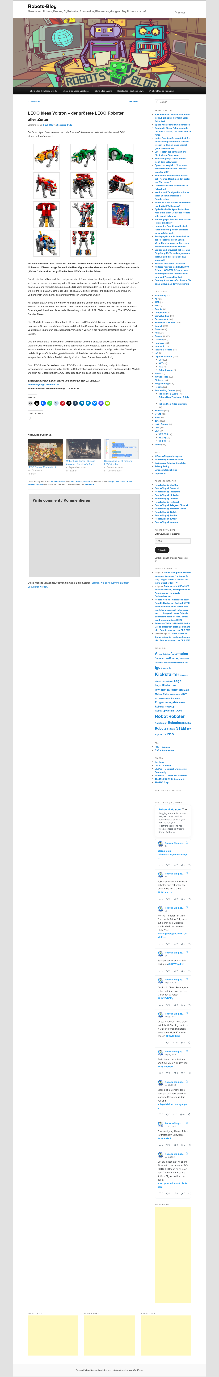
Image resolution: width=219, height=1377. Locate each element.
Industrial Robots (163, 349)
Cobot (158, 658)
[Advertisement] (173, 1255)
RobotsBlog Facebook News (130, 90)
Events (158, 329)
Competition (161, 312)
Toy (189, 728)
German (86, 481)
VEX (157, 430)
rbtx (175, 702)
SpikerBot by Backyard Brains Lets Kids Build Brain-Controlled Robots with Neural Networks (172, 212)
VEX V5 (162, 440)
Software (159, 410)
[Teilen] (189, 865)
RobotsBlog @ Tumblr (166, 515)
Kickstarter (167, 674)
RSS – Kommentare (164, 750)
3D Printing (160, 295)
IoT (156, 352)
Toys (157, 420)
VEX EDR (163, 434)
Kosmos (184, 675)
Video (158, 444)
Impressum (160, 473)
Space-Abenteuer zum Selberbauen (172, 124)
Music (158, 373)
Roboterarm (161, 722)
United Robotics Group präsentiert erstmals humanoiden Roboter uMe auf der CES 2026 (173, 627)
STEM (158, 413)
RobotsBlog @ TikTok (166, 511)
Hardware (159, 342)
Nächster (134, 101)
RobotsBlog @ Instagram (167, 491)
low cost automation (169, 690)
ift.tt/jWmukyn (176, 964)
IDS (186, 662)
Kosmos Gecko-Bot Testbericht (170, 263)
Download (184, 658)
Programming (162, 383)
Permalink (89, 484)
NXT (161, 363)
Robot (129, 481)
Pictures (159, 380)
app (160, 654)
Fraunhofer (169, 662)
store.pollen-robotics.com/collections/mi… (173, 854)
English (159, 325)
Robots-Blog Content (165, 390)
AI (156, 298)
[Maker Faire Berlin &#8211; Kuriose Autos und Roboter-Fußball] (83, 449)
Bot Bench (160, 761)
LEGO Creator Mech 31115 (42, 467)
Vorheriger (34, 101)
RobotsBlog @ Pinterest (167, 501)
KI (170, 668)
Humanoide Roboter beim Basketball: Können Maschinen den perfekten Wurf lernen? (173, 179)
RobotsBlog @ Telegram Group (170, 508)
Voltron (39, 484)
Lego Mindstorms (163, 356)
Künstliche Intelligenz (164, 681)
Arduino (166, 654)
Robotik (186, 722)
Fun (72, 481)
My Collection (161, 376)
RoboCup (169, 706)
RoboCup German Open (168, 710)
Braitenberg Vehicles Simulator (170, 462)
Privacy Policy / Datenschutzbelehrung (93, 1370)
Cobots (158, 309)
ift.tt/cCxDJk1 (165, 1138)
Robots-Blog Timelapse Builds (43, 90)
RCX (161, 366)
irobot (165, 668)
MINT (184, 694)
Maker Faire (162, 694)
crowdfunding (170, 658)
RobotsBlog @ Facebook (167, 488)
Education (159, 662)
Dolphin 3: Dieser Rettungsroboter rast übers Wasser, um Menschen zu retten (173, 131)
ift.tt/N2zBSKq (165, 998)
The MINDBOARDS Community (170, 778)
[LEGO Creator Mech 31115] (45, 452)
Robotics (175, 722)
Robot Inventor (166, 369)
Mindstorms (175, 694)
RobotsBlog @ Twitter (166, 518)
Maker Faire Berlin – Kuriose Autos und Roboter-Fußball (80, 462)
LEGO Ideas (120, 481)
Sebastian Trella (64, 124)
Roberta (159, 386)
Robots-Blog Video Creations (75, 90)
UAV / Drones (161, 424)
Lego (111, 481)
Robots (161, 728)
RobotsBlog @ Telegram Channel (171, 505)
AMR (157, 302)
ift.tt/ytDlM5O (173, 1036)
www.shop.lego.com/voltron (43, 384)
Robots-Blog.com (170, 809)
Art (156, 305)
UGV (157, 427)
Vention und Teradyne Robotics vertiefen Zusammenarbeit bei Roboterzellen (172, 195)
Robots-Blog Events (103, 90)
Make (186, 690)
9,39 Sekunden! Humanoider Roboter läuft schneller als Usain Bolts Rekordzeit (172, 118)
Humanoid (160, 346)
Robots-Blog (42, 6)
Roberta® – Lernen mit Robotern (171, 775)
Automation (179, 653)
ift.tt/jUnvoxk (165, 892)
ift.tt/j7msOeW (165, 1066)
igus (159, 667)
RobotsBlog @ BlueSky (166, 484)
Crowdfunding (162, 315)
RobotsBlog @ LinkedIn (167, 495)
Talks (157, 417)
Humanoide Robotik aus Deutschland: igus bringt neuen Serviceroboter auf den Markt (172, 229)
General (78, 481)
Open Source (164, 698)
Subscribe (162, 550)
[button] (46, 157)
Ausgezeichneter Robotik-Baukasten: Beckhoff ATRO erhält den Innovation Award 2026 (171, 616)
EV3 (161, 359)
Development (161, 319)
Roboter (31, 484)
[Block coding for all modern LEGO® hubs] (121, 449)
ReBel (182, 702)
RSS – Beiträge (162, 746)
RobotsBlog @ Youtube (166, 522)
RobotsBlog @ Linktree (166, 498)
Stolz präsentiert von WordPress (128, 1370)
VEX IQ (162, 437)
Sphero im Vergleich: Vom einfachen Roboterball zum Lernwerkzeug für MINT (171, 168)
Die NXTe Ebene (163, 765)
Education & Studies (165, 322)
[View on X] (187, 843)
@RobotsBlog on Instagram (161, 90)
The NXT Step (161, 782)
